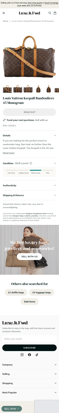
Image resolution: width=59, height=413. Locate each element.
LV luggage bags (42, 292)
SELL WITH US (29, 256)
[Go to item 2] (17, 87)
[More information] (30, 163)
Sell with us (41, 120)
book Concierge (51, 3)
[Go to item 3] (28, 87)
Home (5, 21)
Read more (9, 152)
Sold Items (29, 301)
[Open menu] (3, 13)
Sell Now (10, 408)
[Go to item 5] (48, 87)
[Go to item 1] (7, 87)
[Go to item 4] (38, 87)
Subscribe (29, 347)
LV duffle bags (16, 292)
